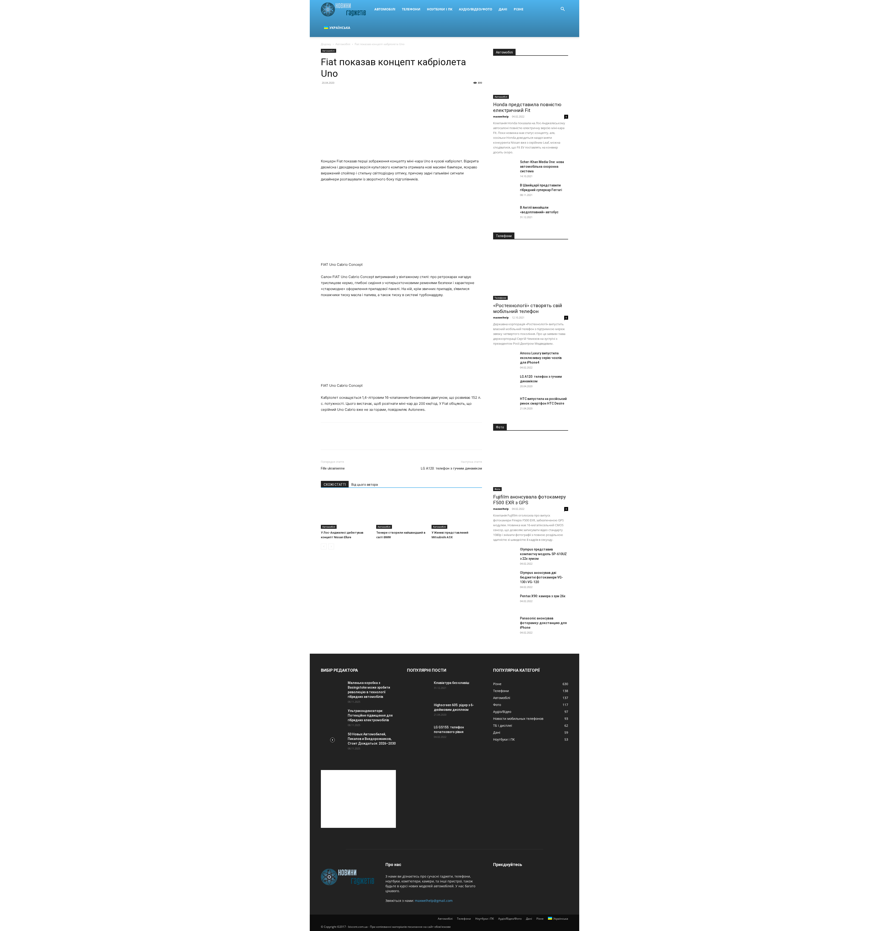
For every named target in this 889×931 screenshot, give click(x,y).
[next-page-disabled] (331, 546)
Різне (518, 9)
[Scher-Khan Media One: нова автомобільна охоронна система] (504, 168)
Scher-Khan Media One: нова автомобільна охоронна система (542, 166)
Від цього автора (364, 484)
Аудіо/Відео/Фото (475, 9)
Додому (326, 44)
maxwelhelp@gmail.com (434, 900)
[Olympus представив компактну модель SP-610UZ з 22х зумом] (504, 555)
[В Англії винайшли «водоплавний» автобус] (504, 213)
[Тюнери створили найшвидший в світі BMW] (401, 511)
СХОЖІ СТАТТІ (335, 484)
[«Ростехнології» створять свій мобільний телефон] (530, 272)
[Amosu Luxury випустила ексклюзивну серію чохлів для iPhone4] (504, 359)
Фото (497, 489)
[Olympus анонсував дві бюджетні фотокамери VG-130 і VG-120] (504, 578)
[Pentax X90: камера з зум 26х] (504, 602)
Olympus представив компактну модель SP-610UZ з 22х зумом (543, 553)
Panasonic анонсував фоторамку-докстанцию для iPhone (543, 622)
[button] (562, 9)
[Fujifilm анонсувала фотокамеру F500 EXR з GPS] (530, 464)
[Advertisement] (358, 799)
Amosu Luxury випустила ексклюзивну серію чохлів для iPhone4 (541, 357)
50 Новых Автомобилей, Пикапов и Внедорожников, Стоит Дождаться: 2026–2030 (372, 738)
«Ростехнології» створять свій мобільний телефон (527, 308)
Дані (503, 9)
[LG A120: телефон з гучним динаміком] (504, 382)
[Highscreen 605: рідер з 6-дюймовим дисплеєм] (418, 711)
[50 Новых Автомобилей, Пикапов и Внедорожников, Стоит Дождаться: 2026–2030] (332, 740)
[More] (368, 440)
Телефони (411, 9)
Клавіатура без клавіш (451, 683)
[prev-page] (324, 546)
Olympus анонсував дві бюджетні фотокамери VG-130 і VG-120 (541, 577)
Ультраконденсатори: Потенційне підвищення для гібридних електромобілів (370, 715)
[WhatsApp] (357, 440)
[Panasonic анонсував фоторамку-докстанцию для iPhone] (504, 624)
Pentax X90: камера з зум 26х (542, 596)
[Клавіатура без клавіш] (418, 688)
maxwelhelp (501, 116)
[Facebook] (325, 440)
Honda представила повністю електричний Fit (527, 107)
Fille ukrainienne (333, 468)
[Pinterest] (346, 440)
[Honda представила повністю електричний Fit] (530, 80)
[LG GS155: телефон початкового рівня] (418, 733)
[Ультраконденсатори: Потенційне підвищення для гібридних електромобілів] (332, 716)
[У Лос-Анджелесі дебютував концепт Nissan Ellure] (346, 511)
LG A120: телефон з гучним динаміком (451, 468)
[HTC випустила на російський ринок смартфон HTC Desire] (504, 404)
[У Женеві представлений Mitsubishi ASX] (457, 511)
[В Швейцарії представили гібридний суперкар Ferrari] (504, 191)
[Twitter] (336, 440)
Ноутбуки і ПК (439, 9)
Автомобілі (384, 9)
